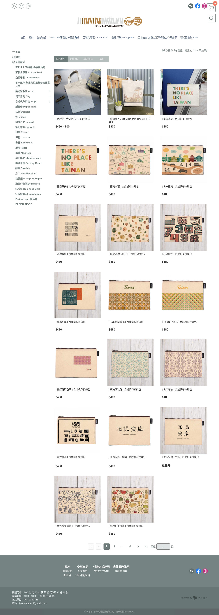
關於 (67, 567)
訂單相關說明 (82, 575)
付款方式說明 (101, 567)
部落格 (67, 575)
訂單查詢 (82, 571)
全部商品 (82, 567)
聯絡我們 (67, 571)
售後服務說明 (121, 567)
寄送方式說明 (101, 571)
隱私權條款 (121, 571)
